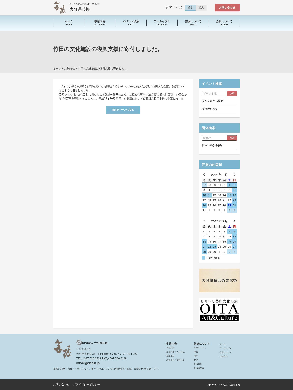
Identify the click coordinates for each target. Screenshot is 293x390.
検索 (232, 93)
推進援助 (170, 356)
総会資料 (198, 364)
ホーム (222, 344)
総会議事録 (199, 368)
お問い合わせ (227, 7)
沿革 (196, 356)
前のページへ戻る (123, 109)
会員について (225, 352)
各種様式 (223, 356)
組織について (200, 347)
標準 (190, 7)
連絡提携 (170, 347)
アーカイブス (225, 348)
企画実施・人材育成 (175, 352)
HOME (69, 23)
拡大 (201, 7)
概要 (196, 352)
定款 (196, 360)
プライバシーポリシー (86, 384)
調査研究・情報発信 (175, 360)
